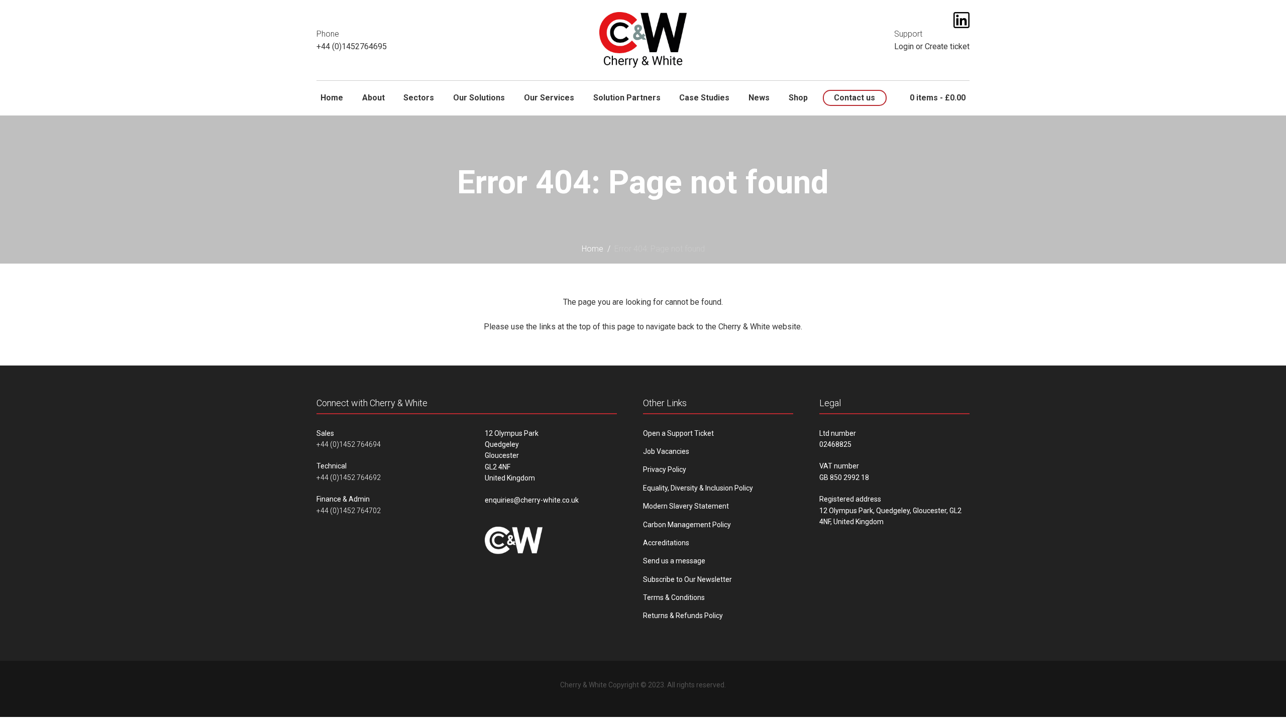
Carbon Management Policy (687, 525)
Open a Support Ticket (678, 433)
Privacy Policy (664, 469)
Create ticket (947, 46)
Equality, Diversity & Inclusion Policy (698, 488)
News (759, 97)
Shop (798, 97)
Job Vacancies (666, 451)
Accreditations (666, 543)
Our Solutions (479, 97)
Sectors (418, 97)
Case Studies (704, 97)
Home (331, 97)
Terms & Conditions (674, 597)
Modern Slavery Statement (686, 506)
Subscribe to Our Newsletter (687, 579)
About (373, 97)
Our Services (549, 97)
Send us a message (674, 561)
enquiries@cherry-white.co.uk (532, 500)
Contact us (854, 97)
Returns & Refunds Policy (683, 616)
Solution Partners (627, 97)
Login (904, 46)
